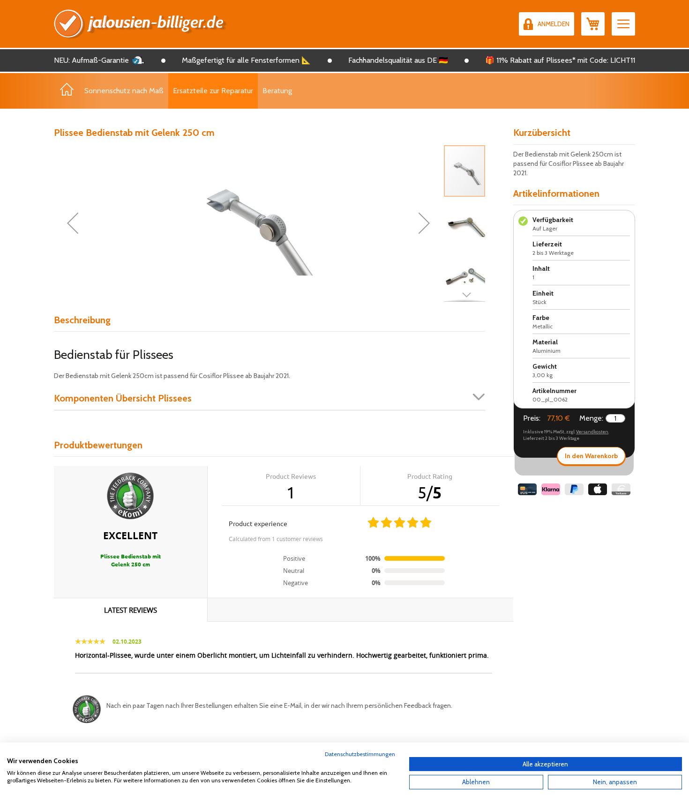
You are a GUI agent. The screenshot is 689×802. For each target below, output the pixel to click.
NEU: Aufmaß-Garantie (91, 60)
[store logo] (140, 23)
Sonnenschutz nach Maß (124, 90)
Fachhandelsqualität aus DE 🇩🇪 (398, 60)
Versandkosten (592, 432)
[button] (72, 223)
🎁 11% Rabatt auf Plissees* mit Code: (546, 60)
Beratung (277, 90)
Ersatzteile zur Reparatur (213, 90)
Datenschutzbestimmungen (360, 753)
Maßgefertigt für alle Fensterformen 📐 (246, 60)
